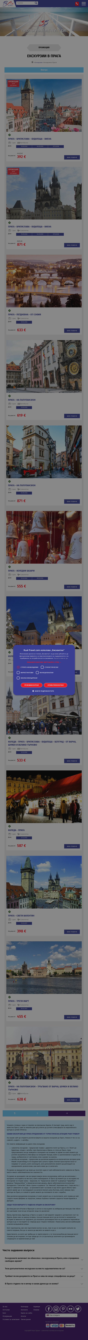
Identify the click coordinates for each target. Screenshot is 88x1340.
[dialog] (44, 670)
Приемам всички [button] (31, 685)
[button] (44, 662)
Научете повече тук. (61, 658)
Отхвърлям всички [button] (56, 685)
